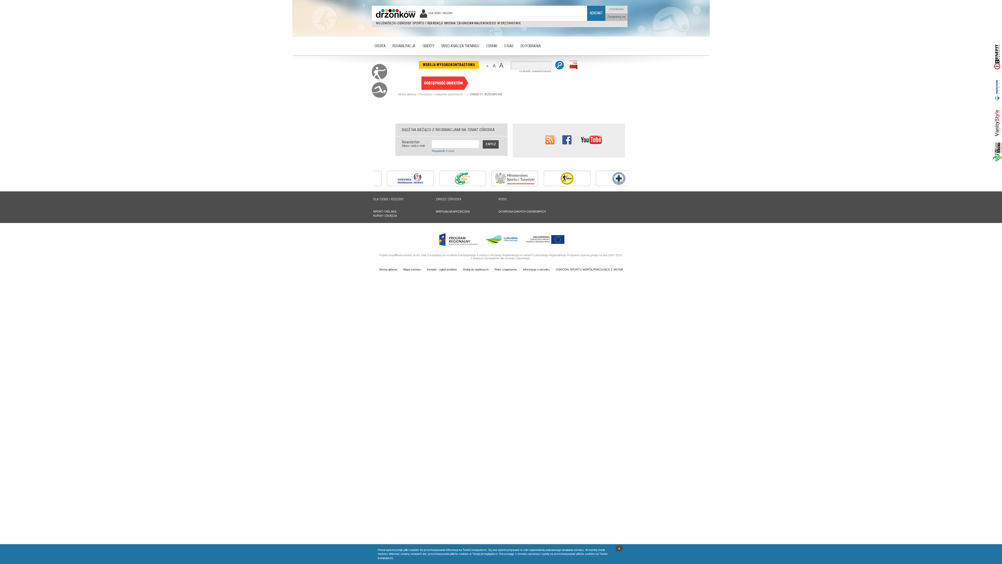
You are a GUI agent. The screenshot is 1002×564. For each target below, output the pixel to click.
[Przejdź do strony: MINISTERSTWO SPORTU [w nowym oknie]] (501, 185)
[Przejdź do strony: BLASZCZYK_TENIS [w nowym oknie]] (553, 185)
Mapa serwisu (412, 269)
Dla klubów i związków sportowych (441, 94)
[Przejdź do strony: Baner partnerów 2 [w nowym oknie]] (997, 102)
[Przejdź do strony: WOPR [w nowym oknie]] (605, 185)
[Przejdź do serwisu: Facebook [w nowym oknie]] (566, 143)
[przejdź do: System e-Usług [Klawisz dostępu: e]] (444, 88)
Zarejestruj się (616, 16)
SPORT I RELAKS (384, 211)
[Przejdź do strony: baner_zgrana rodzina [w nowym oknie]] (997, 160)
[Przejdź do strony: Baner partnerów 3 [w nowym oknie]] (997, 140)
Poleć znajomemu (505, 269)
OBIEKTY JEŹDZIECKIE (486, 94)
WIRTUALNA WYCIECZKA (453, 211)
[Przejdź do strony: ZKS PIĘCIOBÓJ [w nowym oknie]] (448, 185)
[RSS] (549, 143)
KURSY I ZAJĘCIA (385, 215)
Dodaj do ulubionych (475, 269)
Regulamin (438, 150)
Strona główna (407, 94)
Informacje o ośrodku (536, 269)
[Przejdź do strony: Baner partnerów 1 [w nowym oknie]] (997, 75)
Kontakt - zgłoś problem (442, 269)
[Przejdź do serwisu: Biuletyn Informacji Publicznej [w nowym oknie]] (573, 68)
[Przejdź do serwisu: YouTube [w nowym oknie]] (591, 143)
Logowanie (616, 9)
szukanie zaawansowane (535, 71)
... (466, 94)
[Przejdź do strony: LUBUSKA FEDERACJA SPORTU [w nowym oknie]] (396, 185)
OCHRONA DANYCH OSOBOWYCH (522, 211)
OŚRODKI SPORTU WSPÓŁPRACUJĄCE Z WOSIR (589, 269)
